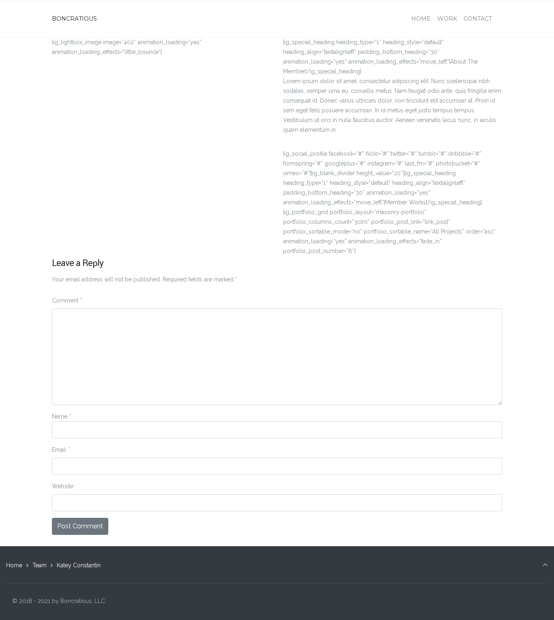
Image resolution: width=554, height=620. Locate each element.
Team (39, 565)
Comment (67, 300)
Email (61, 449)
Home (14, 565)
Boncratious (74, 18)
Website (62, 486)
